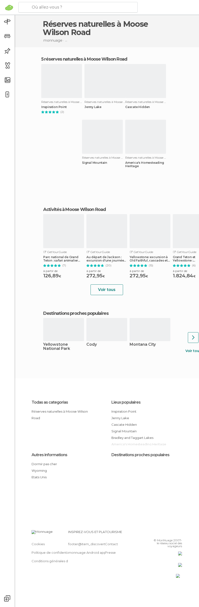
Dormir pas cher (44, 464)
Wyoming (39, 470)
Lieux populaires (126, 402)
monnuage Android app (87, 552)
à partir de (50, 271)
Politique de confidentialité (53, 552)
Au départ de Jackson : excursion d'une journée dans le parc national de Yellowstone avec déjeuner (105, 258)
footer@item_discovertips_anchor (95, 544)
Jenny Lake (92, 107)
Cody (91, 345)
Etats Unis (39, 477)
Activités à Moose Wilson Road (74, 209)
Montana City (143, 345)
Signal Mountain (94, 162)
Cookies (38, 544)
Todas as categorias (50, 402)
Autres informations (49, 455)
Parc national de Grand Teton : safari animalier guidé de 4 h (60, 258)
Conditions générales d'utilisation (57, 561)
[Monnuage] (9, 7)
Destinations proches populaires (75, 313)
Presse (110, 552)
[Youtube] (178, 533)
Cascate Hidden (137, 107)
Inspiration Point (54, 107)
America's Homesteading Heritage (144, 164)
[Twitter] (166, 533)
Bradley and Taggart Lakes (132, 438)
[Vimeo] (172, 533)
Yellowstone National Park (56, 347)
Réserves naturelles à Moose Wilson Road (60, 414)
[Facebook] (160, 533)
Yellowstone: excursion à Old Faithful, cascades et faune (149, 258)
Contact (111, 544)
